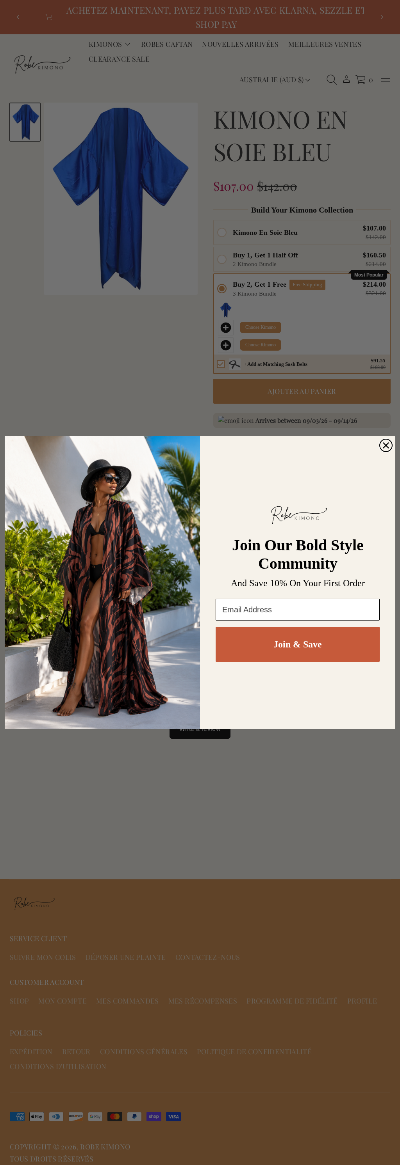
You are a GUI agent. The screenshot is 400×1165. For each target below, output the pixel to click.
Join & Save (297, 644)
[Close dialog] (386, 445)
